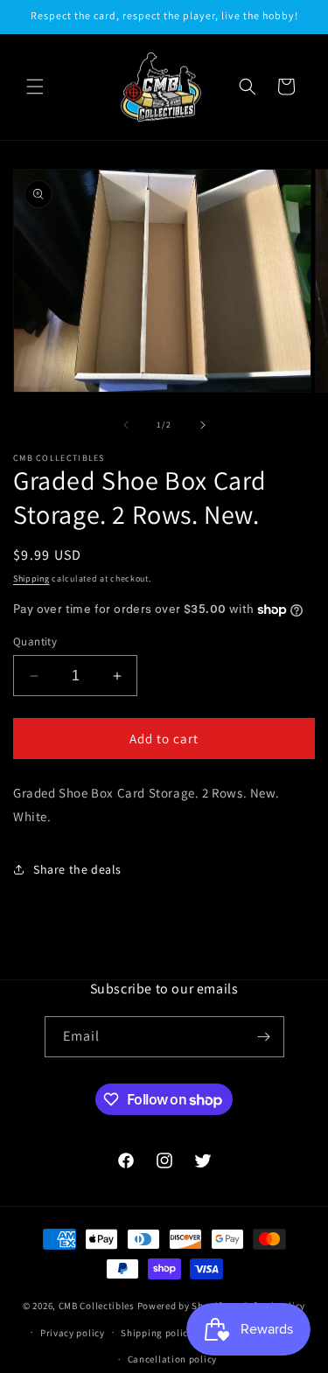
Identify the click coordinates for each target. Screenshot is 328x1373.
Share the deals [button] (77, 869)
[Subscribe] (264, 1036)
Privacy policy (72, 1333)
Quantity (35, 641)
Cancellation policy (172, 1359)
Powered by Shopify (182, 1306)
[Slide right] (203, 425)
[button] (35, 86)
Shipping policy (157, 1333)
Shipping (31, 578)
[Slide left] (126, 425)
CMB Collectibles (98, 1306)
